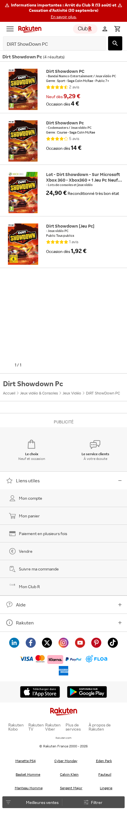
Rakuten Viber (53, 727)
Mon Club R (29, 586)
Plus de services (73, 727)
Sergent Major (71, 788)
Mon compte (30, 498)
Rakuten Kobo (16, 727)
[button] (63, 11)
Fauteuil (104, 774)
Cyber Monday (65, 761)
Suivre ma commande (39, 568)
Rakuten (25, 623)
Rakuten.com (63, 737)
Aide (21, 605)
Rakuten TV (36, 727)
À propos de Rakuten (100, 727)
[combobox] (50, 44)
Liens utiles (28, 481)
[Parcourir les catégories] (10, 29)
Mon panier (29, 515)
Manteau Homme (29, 788)
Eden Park (104, 761)
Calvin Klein (69, 774)
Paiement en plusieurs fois (43, 533)
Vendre (25, 551)
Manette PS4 (25, 761)
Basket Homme (28, 774)
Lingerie (106, 788)
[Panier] (117, 29)
